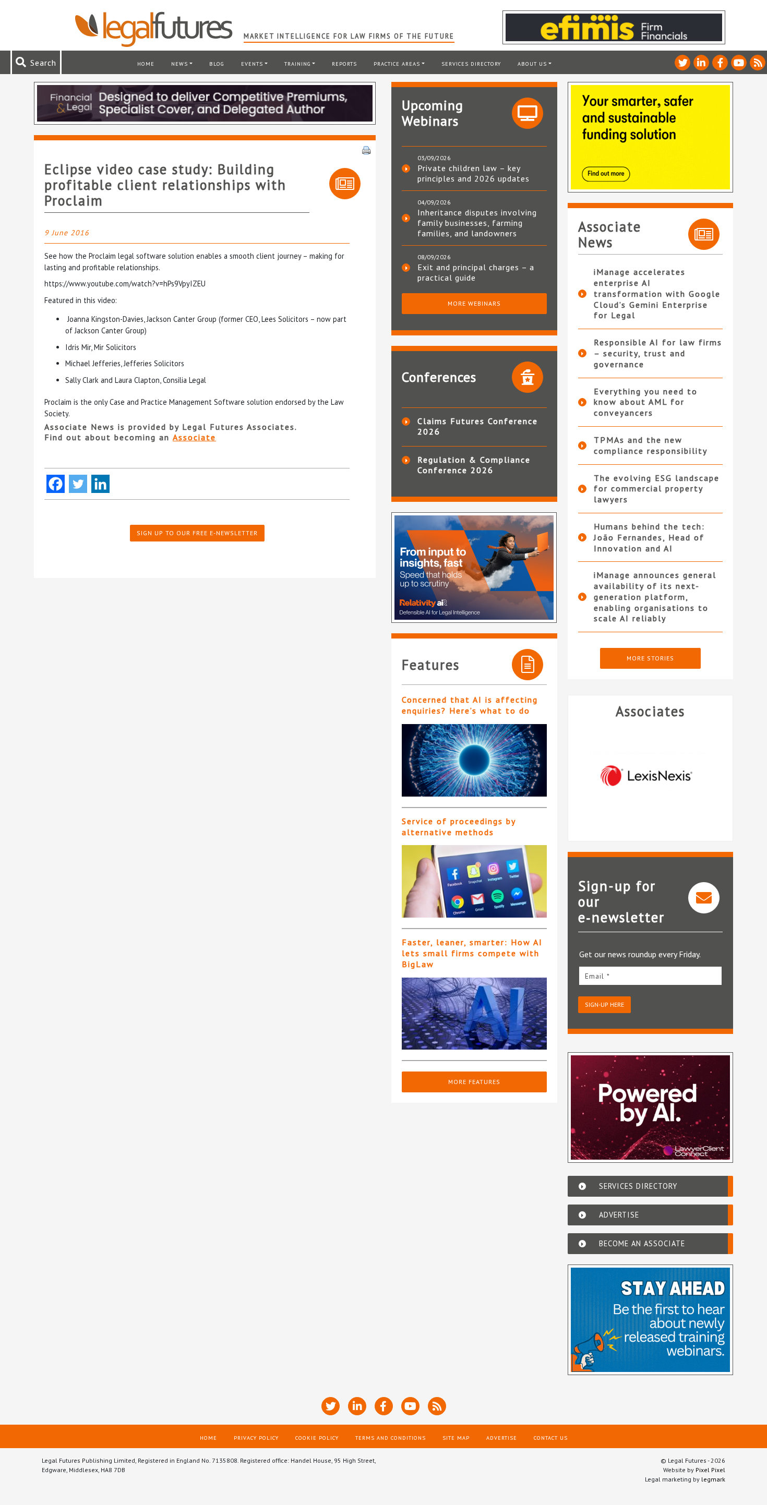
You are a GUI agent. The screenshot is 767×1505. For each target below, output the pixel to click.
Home (145, 63)
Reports (344, 63)
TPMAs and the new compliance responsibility (651, 445)
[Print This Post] (366, 149)
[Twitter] (78, 484)
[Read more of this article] (474, 760)
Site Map (456, 1437)
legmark (713, 1479)
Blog (216, 63)
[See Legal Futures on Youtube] (739, 62)
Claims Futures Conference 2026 (477, 426)
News (179, 63)
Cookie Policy (317, 1437)
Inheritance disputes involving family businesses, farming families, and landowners (477, 222)
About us (532, 63)
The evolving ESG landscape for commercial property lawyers (657, 489)
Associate (194, 437)
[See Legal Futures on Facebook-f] (720, 62)
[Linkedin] (100, 484)
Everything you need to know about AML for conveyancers (646, 402)
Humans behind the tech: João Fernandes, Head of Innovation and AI (649, 537)
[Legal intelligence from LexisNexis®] (634, 776)
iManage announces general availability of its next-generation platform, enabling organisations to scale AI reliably (655, 596)
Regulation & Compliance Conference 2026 (474, 464)
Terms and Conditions (390, 1437)
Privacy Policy (256, 1437)
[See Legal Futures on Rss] (757, 62)
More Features (474, 1082)
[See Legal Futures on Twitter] (682, 62)
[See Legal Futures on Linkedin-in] (701, 62)
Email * (597, 976)
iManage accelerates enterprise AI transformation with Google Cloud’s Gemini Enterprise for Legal (657, 293)
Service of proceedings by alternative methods (459, 826)
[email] (650, 976)
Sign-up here (604, 1004)
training (297, 63)
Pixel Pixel (710, 1470)
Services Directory (471, 63)
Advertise (501, 1437)
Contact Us (551, 1437)
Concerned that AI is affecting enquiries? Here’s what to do (470, 705)
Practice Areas (397, 63)
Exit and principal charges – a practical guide (475, 272)
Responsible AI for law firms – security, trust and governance (658, 353)
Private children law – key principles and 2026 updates (473, 173)
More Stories (650, 658)
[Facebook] (55, 484)
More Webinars (474, 303)
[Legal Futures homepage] (159, 29)
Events (252, 63)
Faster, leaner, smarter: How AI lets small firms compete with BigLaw (472, 953)
